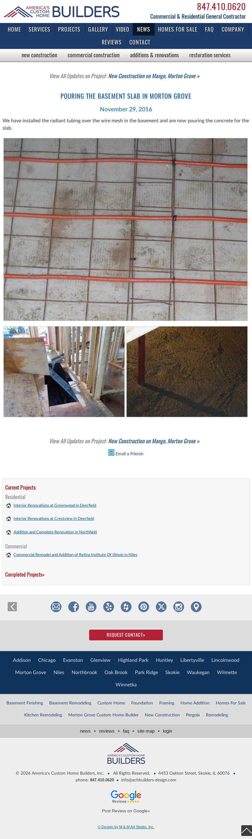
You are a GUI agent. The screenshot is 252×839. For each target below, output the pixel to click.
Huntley (164, 660)
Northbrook (84, 672)
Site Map (148, 731)
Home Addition (195, 703)
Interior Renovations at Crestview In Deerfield (54, 519)
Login (167, 731)
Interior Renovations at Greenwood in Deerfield (55, 506)
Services (39, 29)
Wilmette (227, 672)
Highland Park (133, 660)
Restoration (209, 55)
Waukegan (198, 672)
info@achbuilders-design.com (148, 780)
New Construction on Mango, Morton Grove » (124, 76)
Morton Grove (30, 672)
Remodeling (217, 715)
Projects (69, 29)
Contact (139, 42)
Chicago (47, 660)
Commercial (94, 55)
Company (233, 29)
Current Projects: (20, 487)
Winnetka (126, 684)
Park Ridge (146, 672)
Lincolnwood (225, 660)
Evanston (73, 660)
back (12, 606)
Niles (58, 672)
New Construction (39, 55)
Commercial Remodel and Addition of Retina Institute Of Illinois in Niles (75, 555)
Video (122, 29)
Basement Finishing (24, 703)
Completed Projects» (25, 574)
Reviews (112, 42)
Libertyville (192, 660)
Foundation (142, 703)
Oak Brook (116, 672)
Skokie (172, 672)
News (143, 29)
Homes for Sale (177, 29)
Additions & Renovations (154, 55)
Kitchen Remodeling (43, 715)
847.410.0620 (221, 6)
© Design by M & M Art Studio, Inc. (126, 827)
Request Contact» (126, 635)
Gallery (98, 29)
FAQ (209, 29)
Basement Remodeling (70, 703)
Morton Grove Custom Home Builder (103, 715)
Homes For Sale (231, 703)
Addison (22, 660)
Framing (166, 703)
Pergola (193, 715)
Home (14, 29)
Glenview (100, 660)
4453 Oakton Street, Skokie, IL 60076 (194, 773)
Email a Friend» (129, 454)
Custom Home (111, 703)
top (246, 830)
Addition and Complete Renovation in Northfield (55, 532)
